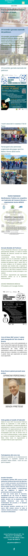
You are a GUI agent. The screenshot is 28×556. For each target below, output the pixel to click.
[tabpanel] (14, 12)
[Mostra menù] (23, 2)
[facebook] (14, 549)
